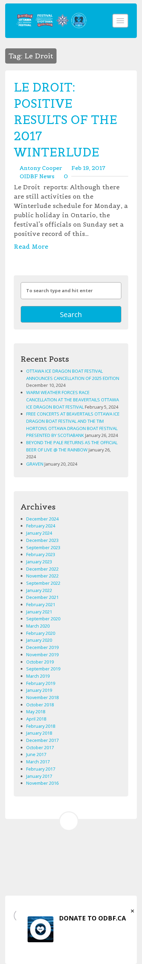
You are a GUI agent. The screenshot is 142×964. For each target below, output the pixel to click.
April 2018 (36, 719)
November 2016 (42, 783)
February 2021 (40, 604)
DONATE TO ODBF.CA (92, 918)
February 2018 (40, 726)
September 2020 (43, 618)
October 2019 (40, 662)
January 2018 (39, 733)
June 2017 (36, 754)
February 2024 (40, 526)
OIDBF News (37, 176)
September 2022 (43, 583)
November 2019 (42, 654)
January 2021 (39, 612)
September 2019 (43, 669)
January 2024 (39, 533)
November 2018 (42, 697)
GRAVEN (34, 464)
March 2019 (38, 676)
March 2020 (38, 626)
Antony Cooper (41, 167)
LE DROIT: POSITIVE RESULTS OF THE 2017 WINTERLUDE (65, 120)
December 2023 (42, 540)
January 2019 (39, 690)
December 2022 (42, 569)
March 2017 (38, 761)
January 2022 (39, 590)
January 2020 (39, 640)
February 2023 (40, 554)
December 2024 (42, 519)
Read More (31, 246)
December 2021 (42, 597)
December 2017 (42, 740)
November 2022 (42, 576)
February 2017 (40, 769)
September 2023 (43, 547)
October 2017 (40, 747)
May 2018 (35, 711)
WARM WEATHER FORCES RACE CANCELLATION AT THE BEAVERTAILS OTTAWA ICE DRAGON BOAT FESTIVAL (72, 399)
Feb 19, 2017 (88, 167)
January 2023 (39, 562)
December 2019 (42, 647)
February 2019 (40, 683)
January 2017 (39, 776)
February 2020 (40, 633)
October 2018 (40, 704)
